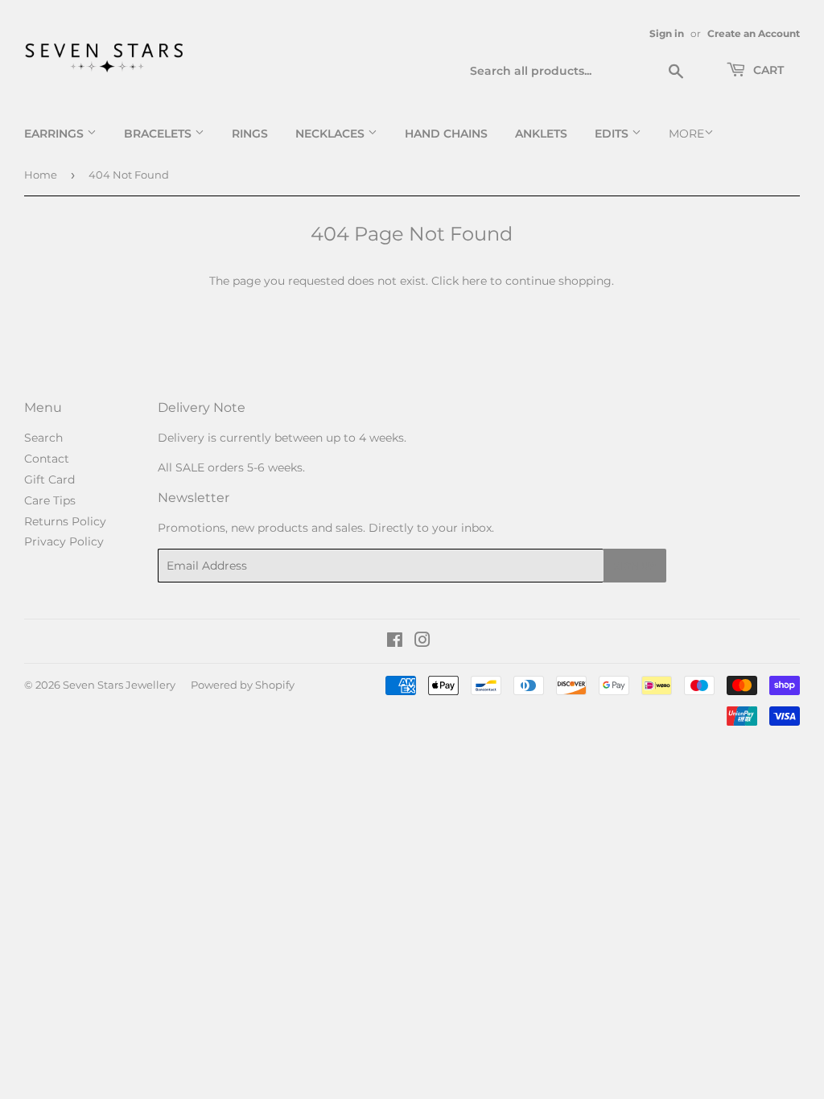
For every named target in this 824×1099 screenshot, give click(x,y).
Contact (46, 458)
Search (43, 437)
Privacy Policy (64, 541)
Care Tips (50, 500)
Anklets (541, 133)
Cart (767, 70)
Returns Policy (65, 521)
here (474, 281)
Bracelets (159, 133)
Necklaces (331, 133)
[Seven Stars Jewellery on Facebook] (394, 642)
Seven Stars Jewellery (119, 684)
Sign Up (635, 566)
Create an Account (753, 33)
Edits (613, 133)
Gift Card (49, 479)
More (686, 133)
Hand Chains (446, 133)
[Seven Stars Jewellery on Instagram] (422, 642)
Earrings (55, 133)
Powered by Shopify (243, 684)
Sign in (666, 33)
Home (40, 174)
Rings (250, 133)
